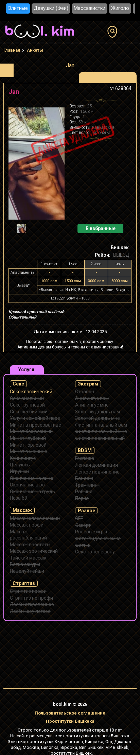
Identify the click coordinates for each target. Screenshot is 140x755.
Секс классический (31, 391)
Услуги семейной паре (35, 418)
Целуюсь (20, 464)
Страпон (84, 391)
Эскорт (83, 525)
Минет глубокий (28, 438)
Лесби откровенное (32, 604)
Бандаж (84, 478)
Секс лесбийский (29, 411)
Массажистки (89, 8)
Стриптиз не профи (31, 598)
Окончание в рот (28, 484)
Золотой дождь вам (97, 411)
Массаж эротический (34, 551)
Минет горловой (28, 445)
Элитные (18, 8)
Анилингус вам (92, 398)
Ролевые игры (91, 531)
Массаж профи (26, 525)
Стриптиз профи (28, 591)
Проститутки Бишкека (70, 721)
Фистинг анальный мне (101, 431)
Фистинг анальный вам (101, 425)
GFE (79, 518)
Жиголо (120, 8)
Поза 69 (18, 498)
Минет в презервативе (35, 425)
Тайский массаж (28, 558)
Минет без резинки (31, 431)
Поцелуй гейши (27, 571)
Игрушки (19, 471)
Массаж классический (35, 518)
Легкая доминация (96, 465)
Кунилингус (23, 458)
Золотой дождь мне (97, 418)
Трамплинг (87, 485)
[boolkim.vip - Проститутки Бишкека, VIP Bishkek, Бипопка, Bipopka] (39, 38)
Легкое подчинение (97, 472)
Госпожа (84, 458)
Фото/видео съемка (98, 538)
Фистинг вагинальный (100, 438)
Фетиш (82, 545)
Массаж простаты (30, 544)
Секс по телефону (95, 551)
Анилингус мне (92, 405)
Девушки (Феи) (51, 8)
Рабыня (83, 491)
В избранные (101, 228)
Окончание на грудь (32, 491)
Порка (82, 498)
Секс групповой (27, 405)
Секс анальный (27, 398)
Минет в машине (28, 451)
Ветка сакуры (25, 564)
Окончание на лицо (31, 478)
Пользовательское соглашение (70, 713)
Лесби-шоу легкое (30, 611)
